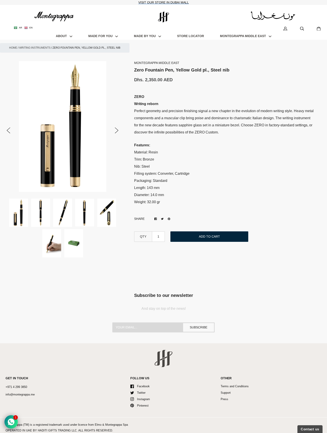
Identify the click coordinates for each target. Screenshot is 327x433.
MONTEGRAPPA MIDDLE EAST (243, 36)
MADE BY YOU (145, 36)
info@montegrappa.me (20, 394)
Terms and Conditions (235, 386)
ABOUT (62, 36)
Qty (143, 236)
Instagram (143, 399)
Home (13, 47)
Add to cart (209, 236)
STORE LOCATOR (190, 36)
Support (226, 392)
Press (224, 399)
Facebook (143, 386)
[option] (62, 126)
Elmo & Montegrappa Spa (111, 424)
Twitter (141, 392)
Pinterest (143, 405)
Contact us (310, 429)
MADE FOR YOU (100, 36)
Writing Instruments (34, 47)
